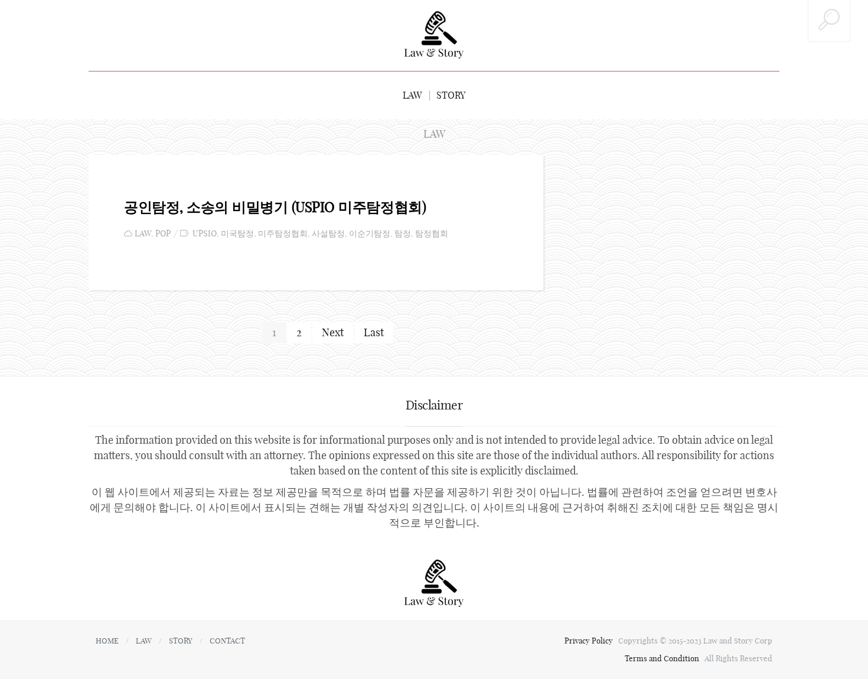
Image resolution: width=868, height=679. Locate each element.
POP (163, 234)
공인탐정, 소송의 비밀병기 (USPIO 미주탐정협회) (275, 207)
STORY (450, 95)
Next (333, 332)
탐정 (402, 234)
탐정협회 (431, 234)
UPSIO (204, 234)
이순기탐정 (369, 234)
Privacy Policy (589, 640)
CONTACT (227, 640)
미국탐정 (237, 234)
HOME (107, 640)
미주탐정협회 (283, 234)
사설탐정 (328, 234)
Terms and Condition (663, 658)
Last (374, 332)
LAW (412, 95)
